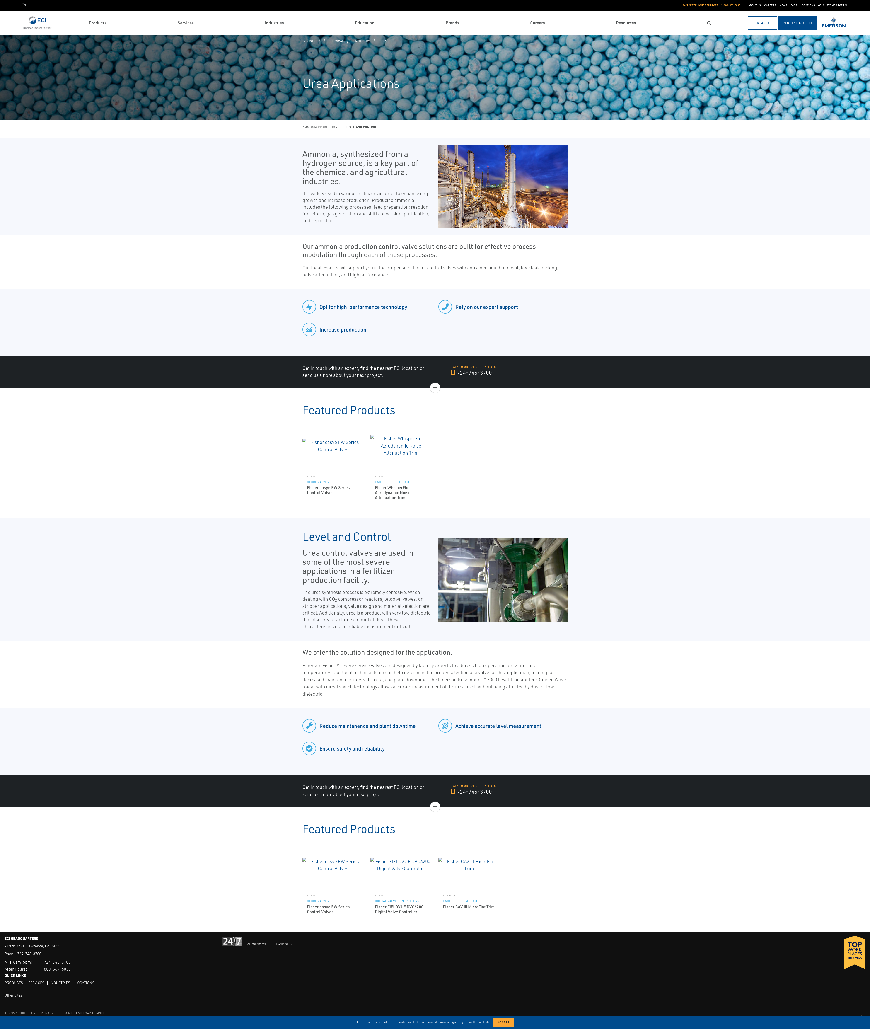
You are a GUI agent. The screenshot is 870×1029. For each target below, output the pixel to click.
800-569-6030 (57, 968)
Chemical (336, 41)
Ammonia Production (320, 127)
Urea (382, 41)
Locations (84, 983)
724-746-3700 (474, 372)
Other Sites (13, 995)
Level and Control (361, 127)
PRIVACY (47, 1013)
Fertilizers (361, 41)
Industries (311, 41)
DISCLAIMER (66, 1013)
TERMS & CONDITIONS (21, 1013)
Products (14, 983)
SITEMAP (84, 1013)
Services (36, 983)
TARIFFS (100, 1013)
